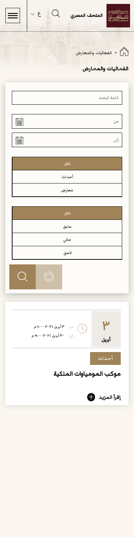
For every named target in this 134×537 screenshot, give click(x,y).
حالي (67, 240)
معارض (67, 190)
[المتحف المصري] (124, 54)
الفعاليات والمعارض (94, 53)
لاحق (67, 253)
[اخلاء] (49, 276)
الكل (67, 164)
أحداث (67, 177)
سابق (67, 226)
